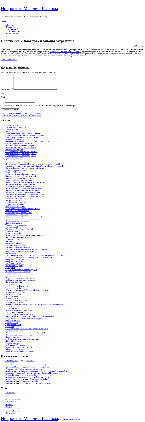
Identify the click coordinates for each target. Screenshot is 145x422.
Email (3, 97)
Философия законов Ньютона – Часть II (65, 52)
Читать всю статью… (9, 60)
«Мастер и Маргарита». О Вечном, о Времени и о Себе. (27, 290)
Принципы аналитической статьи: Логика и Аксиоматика (27, 141)
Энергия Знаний (11, 227)
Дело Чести (9, 327)
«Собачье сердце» (12, 284)
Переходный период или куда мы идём (20, 251)
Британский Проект (13, 325)
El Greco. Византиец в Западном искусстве (22, 339)
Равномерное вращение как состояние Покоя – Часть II (26, 194)
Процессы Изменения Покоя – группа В (20, 176)
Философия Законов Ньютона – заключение (22, 174)
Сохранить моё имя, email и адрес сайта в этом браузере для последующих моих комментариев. (40, 106)
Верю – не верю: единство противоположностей (24, 235)
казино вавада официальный (16, 377)
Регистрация (10, 393)
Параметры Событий (13, 282)
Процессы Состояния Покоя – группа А (20, 178)
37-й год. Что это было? (14, 331)
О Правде (9, 241)
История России (16, 29)
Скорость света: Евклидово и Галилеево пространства (26, 135)
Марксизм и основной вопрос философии (21, 137)
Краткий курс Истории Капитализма (19, 314)
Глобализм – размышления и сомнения (20, 280)
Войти (7, 395)
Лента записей (11, 397)
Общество (9, 25)
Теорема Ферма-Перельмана (16, 225)
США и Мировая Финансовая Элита (19, 144)
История (8, 27)
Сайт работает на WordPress (69, 419)
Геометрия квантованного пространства (20, 148)
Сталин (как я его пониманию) (17, 221)
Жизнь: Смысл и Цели (14, 158)
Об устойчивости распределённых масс (20, 278)
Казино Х (9, 375)
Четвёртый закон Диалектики (16, 215)
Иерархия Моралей (12, 201)
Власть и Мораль (12, 343)
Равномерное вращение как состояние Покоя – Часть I (26, 196)
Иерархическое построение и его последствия (23, 188)
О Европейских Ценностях (15, 349)
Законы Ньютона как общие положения (20, 184)
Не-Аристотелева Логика (15, 207)
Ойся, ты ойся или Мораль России (18, 237)
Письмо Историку (12, 337)
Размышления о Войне (14, 276)
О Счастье (9, 131)
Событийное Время (13, 294)
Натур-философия (12, 33)
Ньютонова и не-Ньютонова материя (19, 146)
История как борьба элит (15, 139)
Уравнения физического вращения (18, 180)
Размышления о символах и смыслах (19, 186)
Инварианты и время (13, 223)
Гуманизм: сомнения (13, 231)
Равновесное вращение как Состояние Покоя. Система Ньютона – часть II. (34, 166)
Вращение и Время (12, 172)
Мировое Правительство (15, 245)
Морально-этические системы (17, 211)
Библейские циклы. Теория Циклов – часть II (22, 209)
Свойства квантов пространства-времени (21, 152)
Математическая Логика (14, 288)
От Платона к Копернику (15, 345)
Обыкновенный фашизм (14, 243)
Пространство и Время (14, 150)
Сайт (3, 101)
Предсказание (10, 253)
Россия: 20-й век (11, 323)
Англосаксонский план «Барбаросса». (20, 247)
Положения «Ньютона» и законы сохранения (22, 190)
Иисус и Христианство (14, 341)
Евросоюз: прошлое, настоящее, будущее (21, 270)
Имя (3, 93)
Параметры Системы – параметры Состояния (23, 192)
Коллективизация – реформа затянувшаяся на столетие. (26, 329)
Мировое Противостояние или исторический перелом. (26, 249)
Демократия (10, 268)
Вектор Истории (11, 296)
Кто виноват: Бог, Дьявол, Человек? (19, 229)
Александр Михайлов (13, 367)
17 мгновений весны (13, 274)
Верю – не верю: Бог (13, 233)
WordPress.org (10, 401)
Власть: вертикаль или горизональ (18, 347)
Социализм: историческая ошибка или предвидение (25, 319)
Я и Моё (8, 306)
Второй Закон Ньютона (14, 205)
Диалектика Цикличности (15, 127)
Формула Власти (11, 298)
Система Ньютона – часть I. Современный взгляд (24, 168)
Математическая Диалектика (16, 286)
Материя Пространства (14, 125)
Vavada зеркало (11, 369)
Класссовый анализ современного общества (22, 219)
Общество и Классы (13, 321)
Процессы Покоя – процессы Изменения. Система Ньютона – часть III (32, 164)
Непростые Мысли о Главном (29, 8)
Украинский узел (12, 239)
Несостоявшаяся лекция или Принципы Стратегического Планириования (34, 304)
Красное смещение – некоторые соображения (23, 133)
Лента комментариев (13, 399)
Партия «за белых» (12, 160)
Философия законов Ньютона (16, 203)
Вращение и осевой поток (15, 170)
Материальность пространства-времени (20, 154)
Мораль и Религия (12, 31)
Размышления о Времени (15, 302)
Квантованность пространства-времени (20, 156)
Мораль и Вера (11, 308)
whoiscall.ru (9, 365)
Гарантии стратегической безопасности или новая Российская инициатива (34, 255)
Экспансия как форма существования (19, 310)
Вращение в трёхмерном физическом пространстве (25, 182)
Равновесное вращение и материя (18, 162)
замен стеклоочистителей (15, 373)
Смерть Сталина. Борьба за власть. (18, 335)
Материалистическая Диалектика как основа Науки (25, 217)
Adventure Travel (11, 361)
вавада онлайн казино (13, 379)
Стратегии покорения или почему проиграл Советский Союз (29, 257)
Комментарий (7, 89)
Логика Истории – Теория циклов (18, 213)
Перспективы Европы (14, 266)
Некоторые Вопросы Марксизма (17, 272)
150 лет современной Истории (17, 312)
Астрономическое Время (15, 292)
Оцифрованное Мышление (15, 260)
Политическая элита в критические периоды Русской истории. (29, 317)
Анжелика (9, 381)
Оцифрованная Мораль (14, 262)
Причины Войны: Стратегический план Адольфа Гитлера (27, 333)
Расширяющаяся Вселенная (16, 300)
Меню (4, 21)
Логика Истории (11, 129)
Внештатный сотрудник (14, 264)
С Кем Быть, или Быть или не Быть (19, 351)
